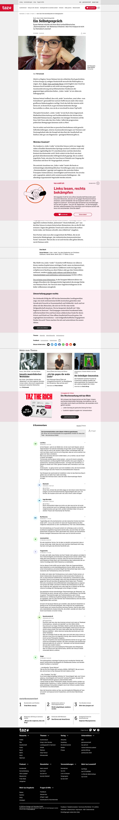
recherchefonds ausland (88, 747)
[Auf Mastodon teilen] (52, 344)
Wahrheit (22, 758)
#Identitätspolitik (50, 335)
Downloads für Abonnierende (49, 800)
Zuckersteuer (44, 740)
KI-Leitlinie (95, 807)
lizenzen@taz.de (31, 809)
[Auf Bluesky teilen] (55, 344)
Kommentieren (44, 340)
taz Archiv (84, 777)
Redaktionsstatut (72, 807)
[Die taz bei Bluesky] (94, 731)
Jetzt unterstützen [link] (42, 328)
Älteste (84, 425)
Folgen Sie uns (84, 730)
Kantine (21, 795)
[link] (23, 7)
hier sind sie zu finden (52, 435)
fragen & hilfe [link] (40, 2)
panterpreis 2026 (86, 753)
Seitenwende (90, 809)
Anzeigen (22, 800)
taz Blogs (84, 769)
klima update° (23, 773)
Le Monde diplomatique (88, 774)
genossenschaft (86, 742)
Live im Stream (65, 773)
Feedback (43, 792)
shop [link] (34, 2)
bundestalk (22, 768)
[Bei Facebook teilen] (59, 344)
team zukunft (44, 768)
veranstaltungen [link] (28, 2)
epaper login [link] (95, 2)
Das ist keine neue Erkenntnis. (44, 280)
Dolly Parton (44, 753)
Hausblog (64, 742)
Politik (21, 740)
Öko (20, 742)
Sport (21, 750)
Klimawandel (44, 755)
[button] (98, 7)
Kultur (28, 13)
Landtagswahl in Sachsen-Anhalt (48, 746)
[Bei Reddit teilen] (70, 344)
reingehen (22, 781)
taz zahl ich (84, 745)
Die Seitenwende (66, 745)
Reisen (21, 792)
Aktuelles (63, 740)
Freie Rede (22, 779)
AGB (84, 809)
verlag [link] (21, 2)
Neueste (79, 425)
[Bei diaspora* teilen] (67, 344)
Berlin (21, 753)
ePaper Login (44, 797)
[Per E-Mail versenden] (48, 344)
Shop (21, 797)
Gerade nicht (92, 183)
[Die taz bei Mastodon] (90, 731)
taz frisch (43, 771)
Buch (32, 13)
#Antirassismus (60, 335)
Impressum (79, 809)
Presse (63, 750)
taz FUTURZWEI (86, 771)
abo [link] (80, 2)
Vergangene (64, 776)
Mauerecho (22, 776)
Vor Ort (63, 771)
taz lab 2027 (64, 779)
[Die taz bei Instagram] (98, 731)
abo (82, 740)
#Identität (42, 335)
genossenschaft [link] (86, 2)
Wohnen (42, 750)
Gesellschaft (23, 745)
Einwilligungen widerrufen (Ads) (70, 812)
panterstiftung (85, 750)
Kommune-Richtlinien (85, 807)
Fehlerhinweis (53, 340)
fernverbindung (24, 771)
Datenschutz (71, 809)
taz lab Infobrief (45, 776)
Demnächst (64, 768)
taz (24, 730)
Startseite (22, 13)
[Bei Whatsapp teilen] (63, 344)
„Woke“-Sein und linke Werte (52, 84)
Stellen (63, 747)
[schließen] (98, 183)
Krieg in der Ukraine (46, 742)
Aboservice (43, 794)
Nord (20, 755)
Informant (64, 809)
